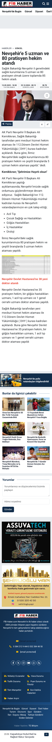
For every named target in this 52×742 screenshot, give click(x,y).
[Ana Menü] (47, 3)
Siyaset (39, 11)
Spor (30, 712)
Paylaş (8, 124)
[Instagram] (23, 663)
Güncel (28, 11)
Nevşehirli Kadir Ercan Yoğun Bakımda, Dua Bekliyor (12, 439)
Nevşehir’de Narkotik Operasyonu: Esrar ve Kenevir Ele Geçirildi (36, 439)
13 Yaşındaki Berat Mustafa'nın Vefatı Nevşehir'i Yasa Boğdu (37, 415)
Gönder (8, 509)
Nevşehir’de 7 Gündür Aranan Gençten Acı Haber (36, 463)
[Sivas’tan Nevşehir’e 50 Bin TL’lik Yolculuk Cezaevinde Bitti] (13, 404)
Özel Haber (43, 708)
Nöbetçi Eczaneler (16, 676)
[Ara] (43, 3)
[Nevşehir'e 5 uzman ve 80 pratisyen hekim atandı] (26, 105)
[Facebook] (13, 663)
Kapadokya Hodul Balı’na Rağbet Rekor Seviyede (23, 735)
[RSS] (39, 663)
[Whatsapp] (33, 663)
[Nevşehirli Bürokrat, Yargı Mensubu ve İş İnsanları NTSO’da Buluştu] (13, 453)
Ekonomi (22, 712)
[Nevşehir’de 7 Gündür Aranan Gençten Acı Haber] (38, 453)
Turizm (13, 712)
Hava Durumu (37, 676)
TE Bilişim (33, 725)
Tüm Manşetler (14, 690)
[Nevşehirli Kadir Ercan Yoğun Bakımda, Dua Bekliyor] (13, 428)
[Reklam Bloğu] (26, 542)
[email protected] (28, 641)
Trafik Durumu (13, 681)
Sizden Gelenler (26, 718)
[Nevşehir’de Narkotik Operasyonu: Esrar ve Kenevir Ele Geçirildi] (38, 428)
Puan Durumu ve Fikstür (36, 683)
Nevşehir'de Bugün (11, 11)
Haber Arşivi (13, 698)
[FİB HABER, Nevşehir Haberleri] (17, 4)
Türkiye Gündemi (35, 715)
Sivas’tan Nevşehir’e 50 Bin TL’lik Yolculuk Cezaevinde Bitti (12, 415)
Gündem (37, 712)
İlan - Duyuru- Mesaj (17, 715)
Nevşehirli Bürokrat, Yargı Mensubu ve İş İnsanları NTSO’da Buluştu (11, 465)
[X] (18, 663)
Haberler (7, 48)
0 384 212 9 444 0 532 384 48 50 (28, 646)
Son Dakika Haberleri (34, 691)
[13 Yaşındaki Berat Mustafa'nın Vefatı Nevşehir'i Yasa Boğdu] (38, 404)
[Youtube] (28, 663)
